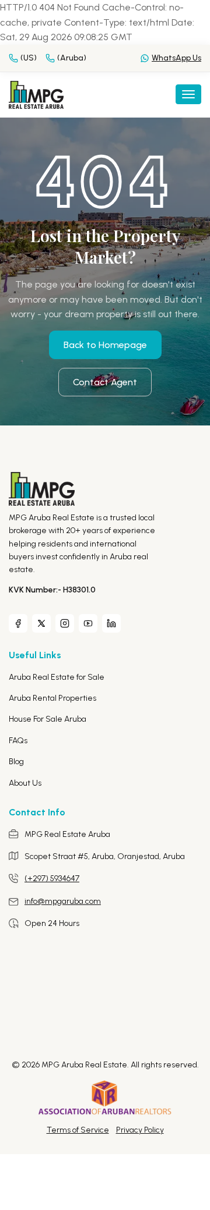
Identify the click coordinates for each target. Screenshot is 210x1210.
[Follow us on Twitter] (41, 623)
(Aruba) (71, 58)
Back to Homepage (105, 344)
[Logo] (36, 94)
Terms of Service (78, 1130)
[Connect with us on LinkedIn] (111, 623)
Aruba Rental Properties (52, 698)
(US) (28, 58)
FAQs (18, 741)
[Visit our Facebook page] (18, 623)
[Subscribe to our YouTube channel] (88, 623)
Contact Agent (105, 382)
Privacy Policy (140, 1130)
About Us (25, 783)
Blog (16, 762)
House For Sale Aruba (47, 719)
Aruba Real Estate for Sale (56, 677)
